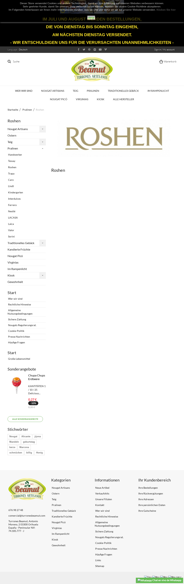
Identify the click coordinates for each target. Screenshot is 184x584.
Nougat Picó (58, 99)
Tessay (11, 160)
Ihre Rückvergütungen (150, 493)
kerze (12, 447)
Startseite (13, 109)
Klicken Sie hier (166, 9)
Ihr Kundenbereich (154, 480)
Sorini (11, 236)
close (91, 17)
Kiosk (100, 99)
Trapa (11, 173)
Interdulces (14, 198)
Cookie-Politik (16, 330)
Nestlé (11, 211)
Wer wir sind (24, 90)
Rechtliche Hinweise (19, 304)
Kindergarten (15, 192)
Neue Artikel (102, 487)
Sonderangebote (22, 369)
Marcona (24, 447)
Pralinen (93, 90)
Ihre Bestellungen (148, 487)
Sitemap (99, 565)
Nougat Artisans (52, 90)
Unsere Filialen (103, 499)
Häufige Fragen (16, 342)
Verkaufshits (102, 493)
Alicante (25, 436)
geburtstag (29, 441)
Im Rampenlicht (158, 90)
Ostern (12, 135)
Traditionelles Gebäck (123, 90)
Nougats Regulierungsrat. (22, 325)
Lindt (11, 186)
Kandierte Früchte (19, 249)
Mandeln (14, 441)
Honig (39, 452)
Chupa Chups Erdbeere (36, 377)
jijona (37, 436)
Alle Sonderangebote (25, 419)
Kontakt (99, 504)
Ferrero (12, 204)
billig (29, 452)
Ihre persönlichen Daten (151, 504)
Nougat (13, 436)
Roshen (12, 167)
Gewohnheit (15, 281)
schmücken (15, 452)
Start (12, 292)
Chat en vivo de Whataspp (166, 580)
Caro (11, 179)
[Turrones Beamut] (92, 69)
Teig (75, 90)
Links (98, 560)
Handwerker (15, 154)
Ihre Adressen (146, 499)
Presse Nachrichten (19, 336)
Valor (11, 230)
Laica (11, 223)
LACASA (13, 217)
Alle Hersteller (123, 99)
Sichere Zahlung (17, 319)
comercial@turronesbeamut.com (26, 515)
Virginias (82, 99)
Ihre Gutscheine (147, 510)
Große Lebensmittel (19, 358)
